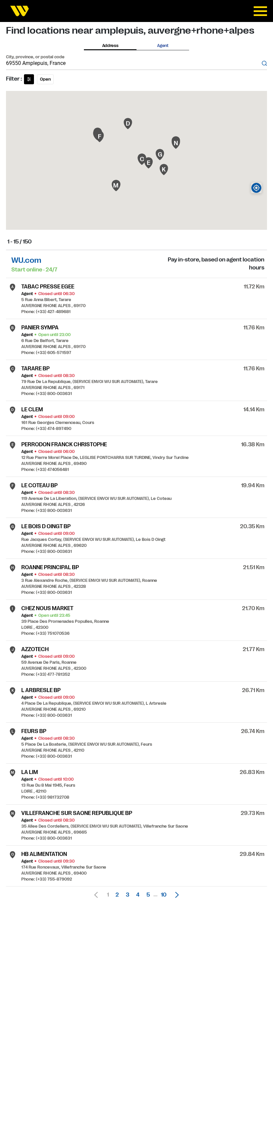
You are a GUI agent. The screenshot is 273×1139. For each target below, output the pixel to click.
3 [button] (127, 895)
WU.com (26, 260)
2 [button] (117, 895)
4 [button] (137, 895)
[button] (175, 895)
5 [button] (148, 895)
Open (45, 79)
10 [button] (163, 895)
